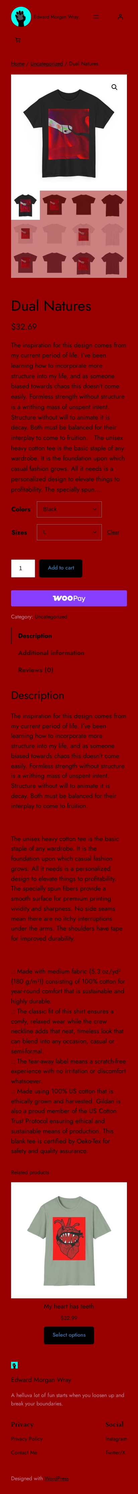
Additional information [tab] (51, 652)
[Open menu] (96, 17)
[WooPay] (69, 598)
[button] (115, 87)
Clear (113, 532)
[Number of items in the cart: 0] (17, 40)
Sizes (19, 532)
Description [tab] (35, 635)
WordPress (57, 1478)
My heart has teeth (69, 1306)
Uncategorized (46, 63)
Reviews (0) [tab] (36, 670)
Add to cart (61, 567)
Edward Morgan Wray (56, 16)
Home (17, 63)
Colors (20, 509)
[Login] (120, 16)
